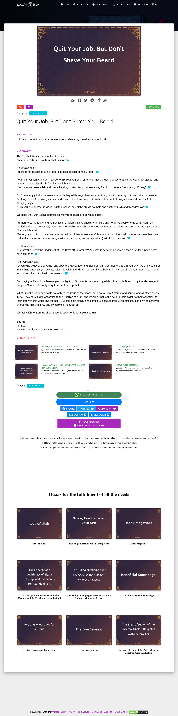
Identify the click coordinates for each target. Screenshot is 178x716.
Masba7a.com (59, 712)
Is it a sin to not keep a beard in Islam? (138, 438)
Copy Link (154, 107)
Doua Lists (120, 712)
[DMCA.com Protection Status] (138, 712)
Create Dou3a (80, 4)
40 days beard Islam (31, 438)
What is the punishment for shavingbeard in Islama (114, 448)
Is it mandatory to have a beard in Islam (119, 443)
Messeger (99, 414)
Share (88, 401)
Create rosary (100, 4)
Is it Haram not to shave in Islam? (57, 443)
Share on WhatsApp (91, 394)
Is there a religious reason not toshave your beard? (64, 448)
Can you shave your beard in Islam (101, 438)
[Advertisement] (89, 468)
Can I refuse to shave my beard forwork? (62, 438)
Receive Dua (141, 4)
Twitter (85, 408)
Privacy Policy (74, 712)
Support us (108, 712)
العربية (155, 4)
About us (86, 712)
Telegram (76, 414)
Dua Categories (121, 4)
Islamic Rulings (38, 113)
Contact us (97, 712)
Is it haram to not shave (86, 443)
